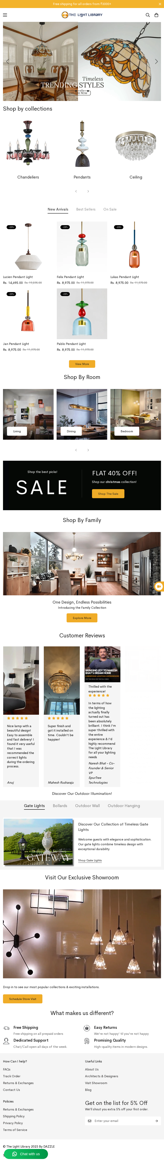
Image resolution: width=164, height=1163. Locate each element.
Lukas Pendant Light (124, 277)
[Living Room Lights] (28, 414)
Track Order (11, 1076)
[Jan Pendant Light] (28, 313)
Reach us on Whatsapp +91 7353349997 (82, 4)
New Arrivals (58, 209)
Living (17, 431)
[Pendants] (82, 146)
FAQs (6, 1069)
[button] (156, 15)
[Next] (156, 61)
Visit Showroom (96, 1083)
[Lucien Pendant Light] (28, 247)
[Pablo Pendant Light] (82, 313)
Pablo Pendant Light (71, 344)
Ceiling (136, 177)
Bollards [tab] (60, 805)
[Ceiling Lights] (136, 146)
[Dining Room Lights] (82, 414)
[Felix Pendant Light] (82, 247)
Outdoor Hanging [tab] (124, 805)
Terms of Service (15, 1130)
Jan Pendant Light (16, 344)
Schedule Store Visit (22, 999)
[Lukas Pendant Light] (135, 247)
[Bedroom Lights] (135, 414)
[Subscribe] (156, 1121)
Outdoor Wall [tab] (87, 805)
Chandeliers (28, 177)
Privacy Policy (13, 1123)
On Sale (110, 209)
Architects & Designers (101, 1076)
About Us (92, 1069)
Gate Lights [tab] (34, 805)
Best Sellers (85, 209)
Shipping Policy (14, 1116)
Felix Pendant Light (70, 277)
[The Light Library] (82, 15)
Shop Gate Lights (90, 860)
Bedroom (127, 431)
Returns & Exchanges (18, 1083)
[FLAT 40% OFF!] (82, 485)
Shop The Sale (108, 494)
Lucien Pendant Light (18, 277)
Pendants (82, 177)
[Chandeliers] (28, 146)
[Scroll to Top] (156, 1141)
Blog (88, 1090)
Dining (71, 431)
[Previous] (7, 61)
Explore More (82, 618)
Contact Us (11, 1090)
